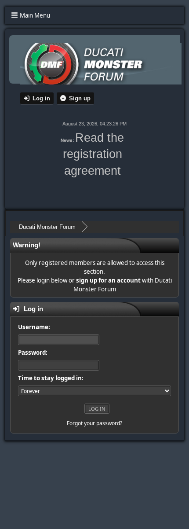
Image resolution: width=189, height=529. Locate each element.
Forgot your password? (94, 423)
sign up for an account (108, 280)
